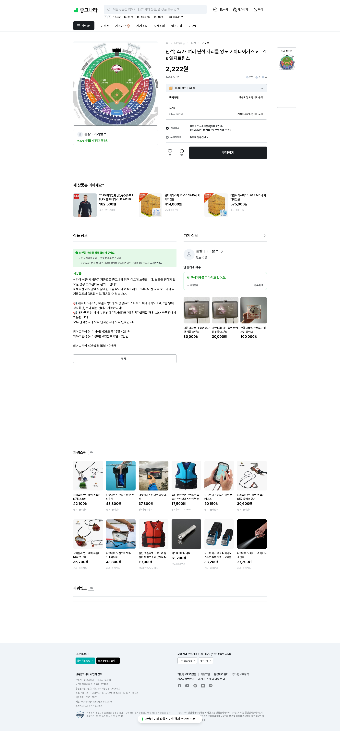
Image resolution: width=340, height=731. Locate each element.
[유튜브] (187, 686)
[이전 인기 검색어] (105, 17)
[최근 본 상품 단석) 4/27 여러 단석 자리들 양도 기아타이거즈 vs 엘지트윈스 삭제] (292, 56)
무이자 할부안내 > (199, 137)
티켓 (193, 43)
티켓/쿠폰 (179, 43)
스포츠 (205, 43)
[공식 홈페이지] (211, 685)
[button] (263, 51)
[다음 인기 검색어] (109, 17)
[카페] (195, 686)
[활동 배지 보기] (222, 251)
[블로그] (203, 686)
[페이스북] (179, 686)
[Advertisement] (170, 406)
